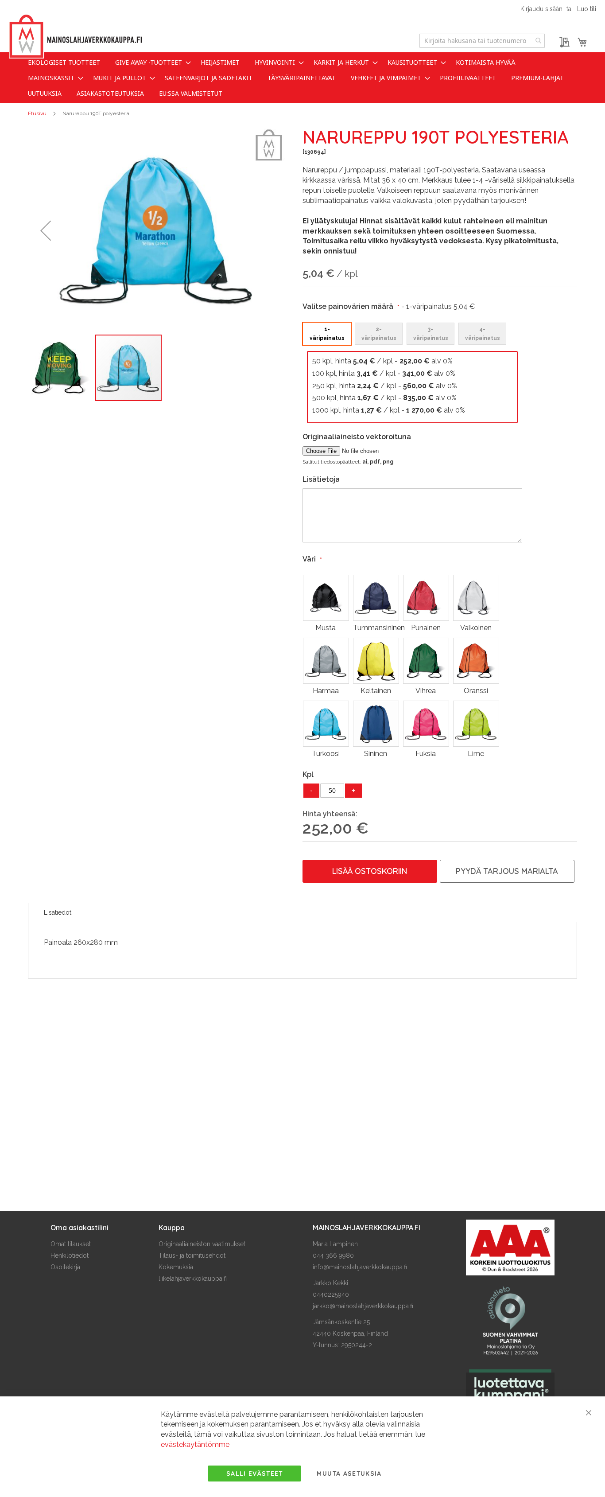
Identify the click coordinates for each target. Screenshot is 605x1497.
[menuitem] (64, 62)
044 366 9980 (333, 1255)
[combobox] (482, 41)
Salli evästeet (254, 1474)
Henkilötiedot (69, 1255)
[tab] (57, 912)
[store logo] (75, 36)
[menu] (302, 78)
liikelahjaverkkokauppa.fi (193, 1278)
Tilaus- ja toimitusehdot (192, 1255)
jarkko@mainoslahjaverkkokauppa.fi (363, 1306)
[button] (45, 230)
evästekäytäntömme (195, 1444)
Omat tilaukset (70, 1244)
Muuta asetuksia (349, 1474)
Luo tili (586, 8)
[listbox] (412, 333)
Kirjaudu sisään (541, 8)
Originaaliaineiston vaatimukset (202, 1244)
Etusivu (37, 113)
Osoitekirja (65, 1267)
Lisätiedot (57, 912)
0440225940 (331, 1294)
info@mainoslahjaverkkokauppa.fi (360, 1267)
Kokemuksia (176, 1267)
